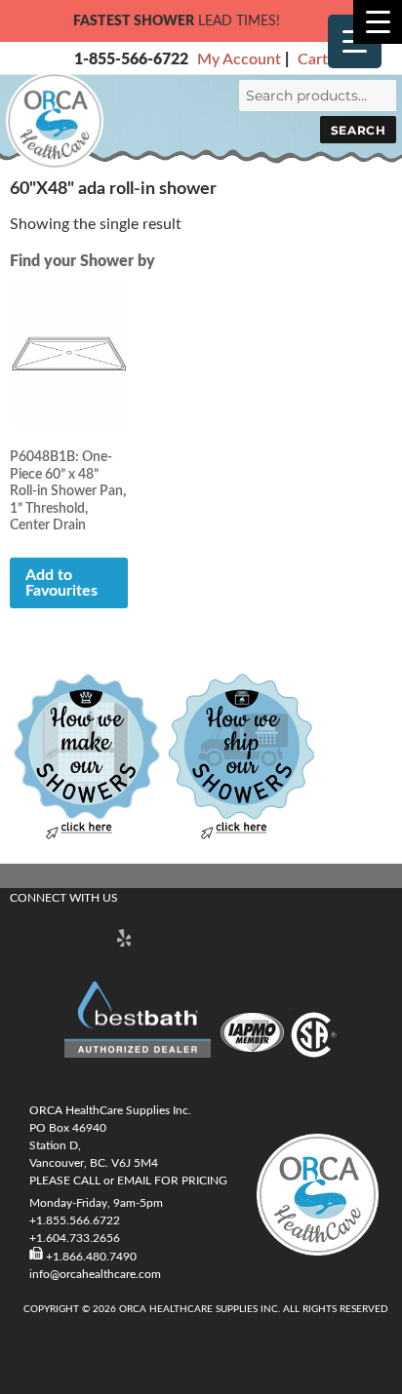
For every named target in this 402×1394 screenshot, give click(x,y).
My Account (239, 59)
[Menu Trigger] (377, 22)
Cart (313, 59)
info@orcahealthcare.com (95, 1274)
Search (358, 130)
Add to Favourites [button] (61, 583)
